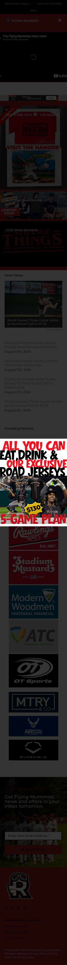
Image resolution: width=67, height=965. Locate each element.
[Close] (61, 443)
